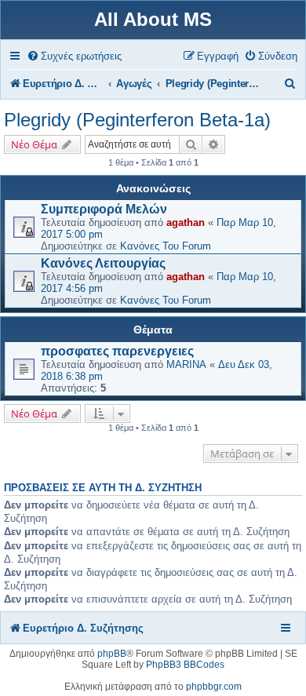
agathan (185, 222)
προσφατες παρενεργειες (117, 351)
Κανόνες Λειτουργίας (103, 263)
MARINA (186, 364)
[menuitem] (74, 56)
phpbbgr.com (214, 686)
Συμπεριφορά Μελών (104, 209)
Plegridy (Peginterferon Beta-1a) (137, 119)
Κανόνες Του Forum (165, 246)
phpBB (111, 653)
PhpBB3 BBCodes (185, 664)
